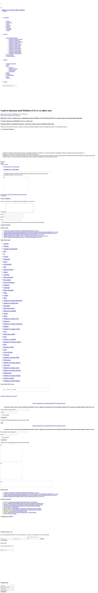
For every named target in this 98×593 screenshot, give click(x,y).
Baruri (7, 24)
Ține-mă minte (5, 415)
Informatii (6, 259)
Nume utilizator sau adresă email (8, 409)
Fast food (8, 25)
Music (5, 316)
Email (2, 217)
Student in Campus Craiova (15, 44)
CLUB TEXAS (15, 507)
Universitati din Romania (12, 38)
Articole (5, 59)
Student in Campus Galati (15, 45)
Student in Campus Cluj (14, 43)
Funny (7, 65)
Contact (5, 81)
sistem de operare (11, 115)
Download (6, 306)
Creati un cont (11, 420)
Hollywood (7, 360)
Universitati (9, 29)
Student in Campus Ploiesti (15, 53)
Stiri (2, 115)
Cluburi (8, 21)
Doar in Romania (8, 282)
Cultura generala (8, 378)
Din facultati (7, 264)
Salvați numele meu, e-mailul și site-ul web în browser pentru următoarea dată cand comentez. (23, 222)
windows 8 (17, 115)
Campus (5, 34)
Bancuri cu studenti (9, 311)
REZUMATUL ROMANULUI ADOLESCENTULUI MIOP (26, 506)
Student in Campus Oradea (15, 51)
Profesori (6, 355)
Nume (2, 214)
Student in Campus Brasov (15, 48)
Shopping (8, 27)
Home (4, 11)
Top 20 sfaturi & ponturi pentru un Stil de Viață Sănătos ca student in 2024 (26, 504)
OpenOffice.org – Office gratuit (11, 169)
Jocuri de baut (12, 70)
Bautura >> (11, 67)
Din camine (7, 280)
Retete (7, 72)
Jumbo (14, 513)
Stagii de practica (8, 308)
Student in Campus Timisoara (16, 41)
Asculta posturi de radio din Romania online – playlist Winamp (23, 502)
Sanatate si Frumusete (10, 249)
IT (4, 254)
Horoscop (8, 74)
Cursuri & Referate (10, 56)
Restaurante (9, 22)
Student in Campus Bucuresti (15, 39)
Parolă (2, 412)
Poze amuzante (8, 277)
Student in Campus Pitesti (15, 52)
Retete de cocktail (13, 68)
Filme (7, 76)
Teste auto (6, 365)
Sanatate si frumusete (11, 63)
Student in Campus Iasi (14, 40)
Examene (6, 285)
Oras (4, 331)
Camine (8, 30)
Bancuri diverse (8, 269)
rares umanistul (6, 506)
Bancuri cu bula (8, 347)
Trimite (42, 538)
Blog (5, 344)
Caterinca (6, 274)
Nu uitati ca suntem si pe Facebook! (9, 396)
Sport (5, 298)
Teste (5, 349)
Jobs (4, 267)
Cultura (5, 295)
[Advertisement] (49, 98)
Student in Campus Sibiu (14, 49)
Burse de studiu (9, 54)
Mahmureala (12, 71)
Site (1, 219)
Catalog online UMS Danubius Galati (18, 511)
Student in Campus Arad (14, 47)
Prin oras (8, 78)
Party (7, 66)
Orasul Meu (6, 17)
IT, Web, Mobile (10, 75)
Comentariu (3, 211)
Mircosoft (6, 115)
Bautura (5, 326)
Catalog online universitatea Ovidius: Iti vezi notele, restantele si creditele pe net (25, 503)
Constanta (6, 287)
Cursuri (5, 256)
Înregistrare (3, 591)
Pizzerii (8, 26)
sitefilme (5, 504)
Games (5, 313)
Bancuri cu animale (9, 339)
